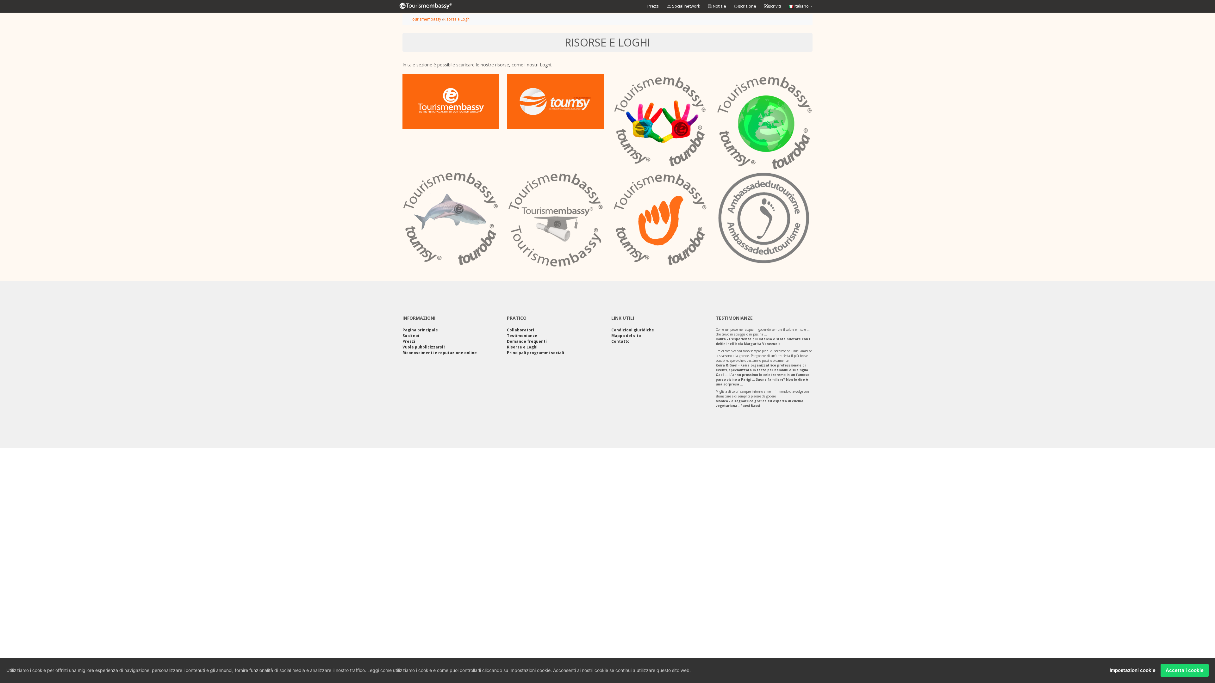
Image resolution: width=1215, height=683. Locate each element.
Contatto (620, 341)
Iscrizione (747, 6)
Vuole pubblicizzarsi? (423, 347)
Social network (685, 6)
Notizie (719, 6)
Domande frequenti (527, 341)
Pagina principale (420, 330)
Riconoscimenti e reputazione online (439, 352)
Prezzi (653, 6)
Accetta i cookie (1185, 670)
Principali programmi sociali (535, 352)
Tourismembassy (425, 19)
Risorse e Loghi (456, 19)
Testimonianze (522, 335)
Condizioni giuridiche (632, 330)
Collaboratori (520, 330)
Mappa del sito (626, 335)
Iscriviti (774, 6)
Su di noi (410, 335)
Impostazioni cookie (1133, 670)
